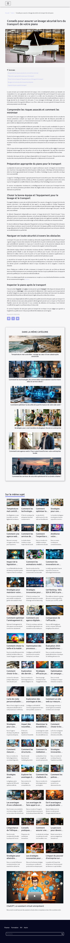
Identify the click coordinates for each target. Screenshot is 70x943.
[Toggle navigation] (8, 3)
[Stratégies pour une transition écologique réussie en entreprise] (38, 417)
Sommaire (12, 70)
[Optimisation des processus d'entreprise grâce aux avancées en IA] (35, 638)
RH (21, 927)
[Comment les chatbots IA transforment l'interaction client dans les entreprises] (42, 768)
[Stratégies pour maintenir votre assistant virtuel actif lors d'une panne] (15, 582)
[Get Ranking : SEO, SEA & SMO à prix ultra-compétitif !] (54, 582)
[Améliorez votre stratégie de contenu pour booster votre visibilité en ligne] (57, 527)
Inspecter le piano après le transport (17, 85)
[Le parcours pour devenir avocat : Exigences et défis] (57, 821)
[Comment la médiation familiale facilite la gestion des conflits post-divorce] (42, 743)
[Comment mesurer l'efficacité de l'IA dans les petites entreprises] (13, 743)
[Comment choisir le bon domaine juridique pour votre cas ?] (13, 664)
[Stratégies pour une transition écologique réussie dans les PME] (13, 718)
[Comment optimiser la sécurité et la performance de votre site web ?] (35, 394)
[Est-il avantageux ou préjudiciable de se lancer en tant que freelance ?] (54, 795)
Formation (14, 927)
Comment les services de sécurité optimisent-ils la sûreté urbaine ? (36, 476)
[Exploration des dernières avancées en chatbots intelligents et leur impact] (27, 664)
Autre (12, 13)
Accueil (7, 13)
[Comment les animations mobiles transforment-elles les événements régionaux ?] (35, 554)
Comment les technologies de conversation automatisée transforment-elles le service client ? (35, 380)
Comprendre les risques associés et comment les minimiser (23, 73)
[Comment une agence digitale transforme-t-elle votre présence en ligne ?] (35, 610)
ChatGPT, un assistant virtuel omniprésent (25, 906)
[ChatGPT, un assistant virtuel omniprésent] (35, 887)
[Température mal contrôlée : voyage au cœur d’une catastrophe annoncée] (35, 344)
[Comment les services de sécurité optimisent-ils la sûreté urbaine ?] (36, 466)
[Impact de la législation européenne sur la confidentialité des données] (15, 554)
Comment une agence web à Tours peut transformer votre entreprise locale (35, 452)
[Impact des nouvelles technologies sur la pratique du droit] (27, 718)
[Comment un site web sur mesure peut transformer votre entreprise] (54, 691)
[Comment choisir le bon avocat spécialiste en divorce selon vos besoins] (57, 718)
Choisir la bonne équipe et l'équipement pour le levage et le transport (25, 79)
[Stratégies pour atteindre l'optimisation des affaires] (15, 848)
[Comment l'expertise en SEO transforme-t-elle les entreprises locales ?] (42, 527)
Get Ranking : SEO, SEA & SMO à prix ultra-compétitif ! (54, 592)
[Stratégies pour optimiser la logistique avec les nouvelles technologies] (13, 768)
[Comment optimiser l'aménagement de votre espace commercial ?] (15, 610)
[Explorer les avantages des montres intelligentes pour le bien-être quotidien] (27, 768)
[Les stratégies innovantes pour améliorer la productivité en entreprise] (35, 848)
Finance (6, 927)
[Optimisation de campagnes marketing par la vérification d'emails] (57, 664)
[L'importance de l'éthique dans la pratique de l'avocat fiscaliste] (13, 821)
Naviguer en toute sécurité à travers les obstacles (20, 82)
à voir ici (27, 279)
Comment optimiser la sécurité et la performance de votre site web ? (35, 405)
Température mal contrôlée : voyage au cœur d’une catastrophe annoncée (35, 355)
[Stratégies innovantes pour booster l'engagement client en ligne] (35, 582)
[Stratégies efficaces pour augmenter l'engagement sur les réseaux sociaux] (42, 664)
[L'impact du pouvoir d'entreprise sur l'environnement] (54, 848)
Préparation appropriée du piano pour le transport (21, 76)
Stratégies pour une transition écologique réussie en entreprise (38, 428)
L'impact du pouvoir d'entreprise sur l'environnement (54, 858)
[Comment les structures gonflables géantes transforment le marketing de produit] (27, 743)
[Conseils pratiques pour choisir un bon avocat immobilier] (27, 821)
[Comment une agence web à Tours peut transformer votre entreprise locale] (35, 441)
